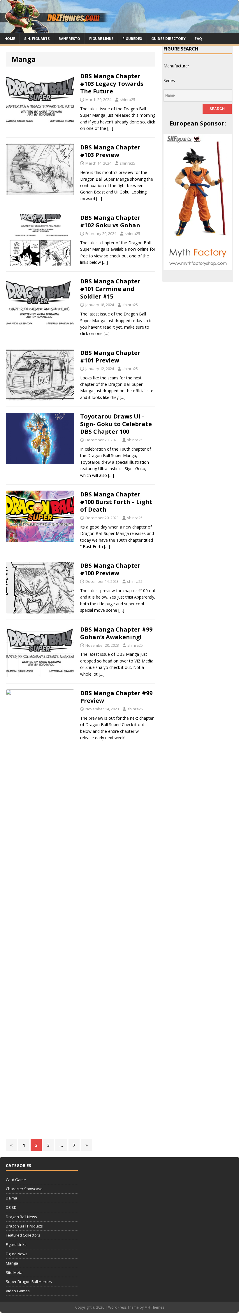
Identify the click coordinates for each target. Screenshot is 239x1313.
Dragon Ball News (21, 1216)
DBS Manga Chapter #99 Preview (116, 697)
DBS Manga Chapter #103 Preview (110, 151)
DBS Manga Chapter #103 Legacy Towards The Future (111, 83)
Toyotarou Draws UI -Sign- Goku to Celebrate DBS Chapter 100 (116, 423)
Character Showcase (24, 1188)
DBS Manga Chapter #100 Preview (110, 569)
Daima (11, 1198)
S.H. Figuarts (37, 38)
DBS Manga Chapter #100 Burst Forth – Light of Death (116, 501)
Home (9, 38)
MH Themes (154, 1307)
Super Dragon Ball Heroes (29, 1281)
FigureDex (132, 38)
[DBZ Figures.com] (119, 29)
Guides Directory (168, 38)
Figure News (16, 1253)
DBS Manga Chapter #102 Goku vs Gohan (110, 221)
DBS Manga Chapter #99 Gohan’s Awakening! (116, 633)
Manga (12, 1263)
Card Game (16, 1179)
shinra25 (127, 99)
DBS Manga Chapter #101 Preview (110, 356)
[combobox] (176, 66)
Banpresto (69, 38)
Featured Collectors (23, 1235)
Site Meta (14, 1272)
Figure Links (101, 38)
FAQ (198, 38)
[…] (110, 128)
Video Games (18, 1290)
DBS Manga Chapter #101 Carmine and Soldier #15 (110, 288)
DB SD (11, 1207)
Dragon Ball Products (24, 1226)
